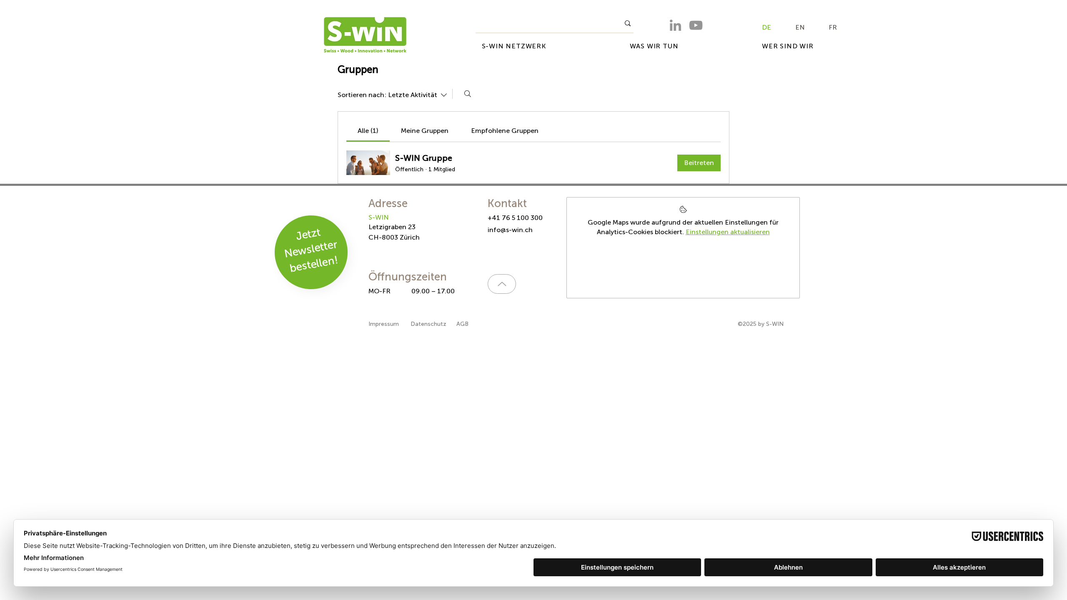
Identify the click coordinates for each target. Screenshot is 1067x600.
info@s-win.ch (510, 230)
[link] (368, 131)
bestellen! (313, 264)
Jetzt (308, 234)
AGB (462, 324)
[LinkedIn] (675, 25)
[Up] (502, 284)
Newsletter (310, 249)
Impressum (384, 324)
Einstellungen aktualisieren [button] (728, 232)
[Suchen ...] (468, 94)
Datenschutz (428, 324)
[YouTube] (696, 25)
